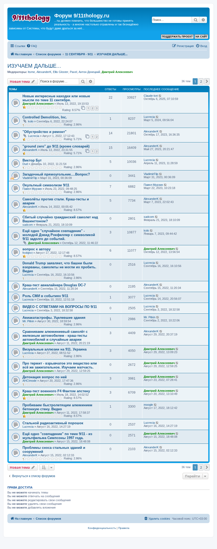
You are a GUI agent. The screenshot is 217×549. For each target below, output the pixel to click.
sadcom (27, 224)
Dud (25, 163)
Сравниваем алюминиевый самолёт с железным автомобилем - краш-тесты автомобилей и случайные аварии (55, 336)
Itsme (31, 71)
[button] (207, 81)
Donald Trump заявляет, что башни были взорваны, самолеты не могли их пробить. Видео (59, 267)
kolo (30, 121)
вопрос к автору (36, 249)
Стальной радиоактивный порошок (52, 423)
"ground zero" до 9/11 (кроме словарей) (55, 146)
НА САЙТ (201, 36)
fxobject (27, 252)
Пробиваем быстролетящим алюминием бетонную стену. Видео (57, 407)
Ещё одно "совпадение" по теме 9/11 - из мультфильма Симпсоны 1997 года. (57, 436)
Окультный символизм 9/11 (45, 185)
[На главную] (31, 17)
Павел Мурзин (32, 188)
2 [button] (201, 81)
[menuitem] (31, 46)
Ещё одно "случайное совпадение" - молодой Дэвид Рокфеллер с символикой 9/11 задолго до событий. (58, 235)
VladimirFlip (29, 177)
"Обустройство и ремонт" (44, 132)
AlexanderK (44, 71)
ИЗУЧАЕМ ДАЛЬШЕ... (34, 66)
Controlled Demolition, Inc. (44, 117)
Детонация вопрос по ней (44, 377)
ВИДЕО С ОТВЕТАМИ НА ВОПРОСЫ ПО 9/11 (59, 307)
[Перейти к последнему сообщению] (160, 95)
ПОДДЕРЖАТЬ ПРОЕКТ (177, 36)
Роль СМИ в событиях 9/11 (45, 296)
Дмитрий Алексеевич (117, 71)
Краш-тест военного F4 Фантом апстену (56, 391)
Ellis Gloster (60, 71)
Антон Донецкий (89, 71)
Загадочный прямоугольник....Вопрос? (56, 174)
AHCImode (29, 380)
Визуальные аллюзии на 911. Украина (54, 349)
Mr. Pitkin (28, 321)
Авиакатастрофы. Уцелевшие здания (53, 318)
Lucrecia (149, 116)
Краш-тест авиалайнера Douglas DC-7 (54, 285)
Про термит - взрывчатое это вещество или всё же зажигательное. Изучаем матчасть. (59, 365)
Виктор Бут (32, 160)
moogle (148, 404)
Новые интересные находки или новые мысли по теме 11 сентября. (56, 98)
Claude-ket (151, 95)
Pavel (73, 71)
